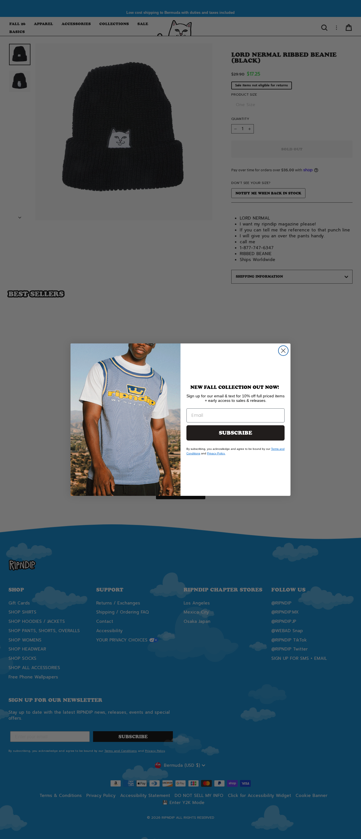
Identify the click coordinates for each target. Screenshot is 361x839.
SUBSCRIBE (235, 433)
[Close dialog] (283, 351)
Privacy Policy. (216, 453)
